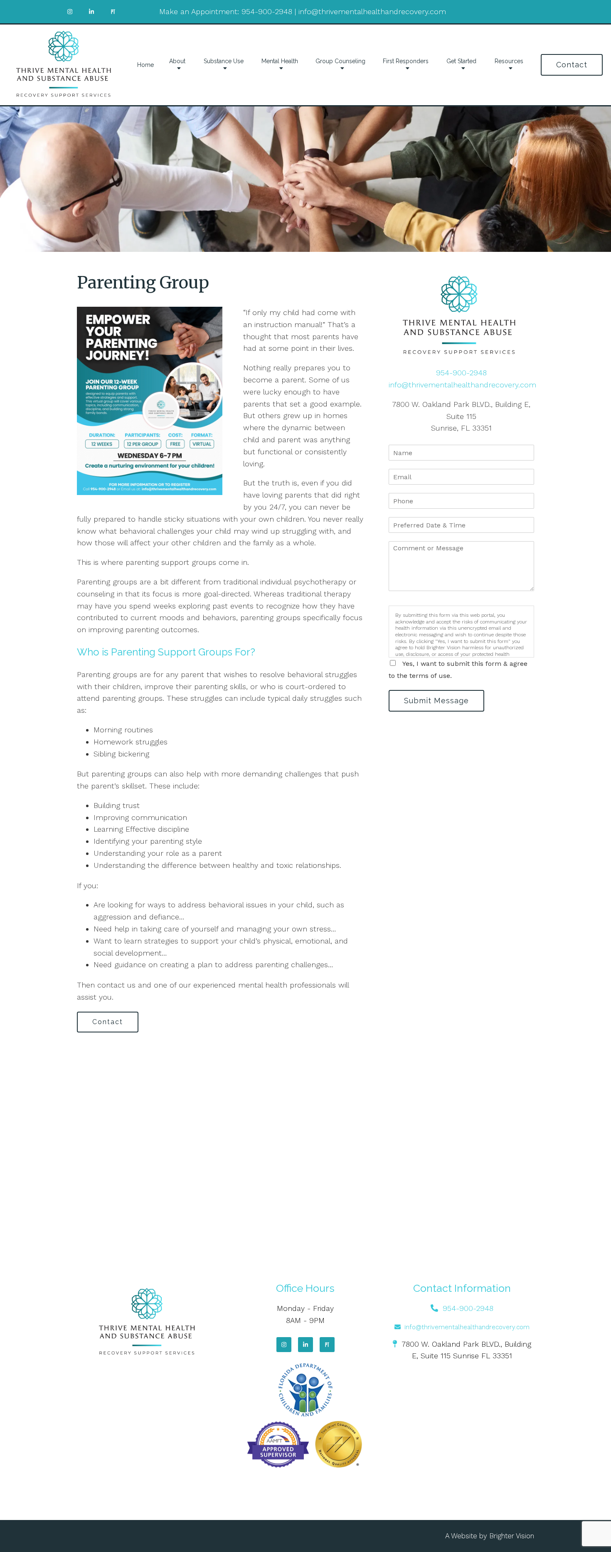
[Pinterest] (327, 1344)
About (177, 61)
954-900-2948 (266, 11)
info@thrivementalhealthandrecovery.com (372, 11)
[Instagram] (283, 1344)
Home (145, 65)
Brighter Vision (511, 1536)
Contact (571, 64)
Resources (509, 61)
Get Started (461, 61)
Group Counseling (340, 61)
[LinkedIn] (305, 1344)
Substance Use (224, 61)
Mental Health (279, 61)
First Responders (406, 61)
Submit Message (436, 700)
